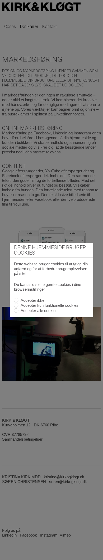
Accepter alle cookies (39, 310)
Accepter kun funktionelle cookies (49, 305)
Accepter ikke (32, 300)
